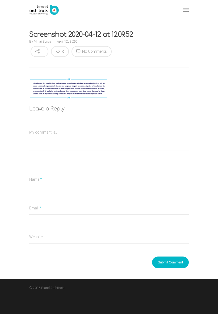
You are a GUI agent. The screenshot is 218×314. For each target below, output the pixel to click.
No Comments (94, 51)
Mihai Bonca (42, 41)
